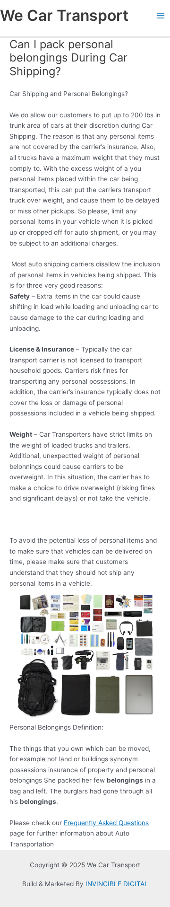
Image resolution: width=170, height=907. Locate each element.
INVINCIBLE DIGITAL (116, 884)
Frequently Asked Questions (106, 823)
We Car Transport (64, 15)
